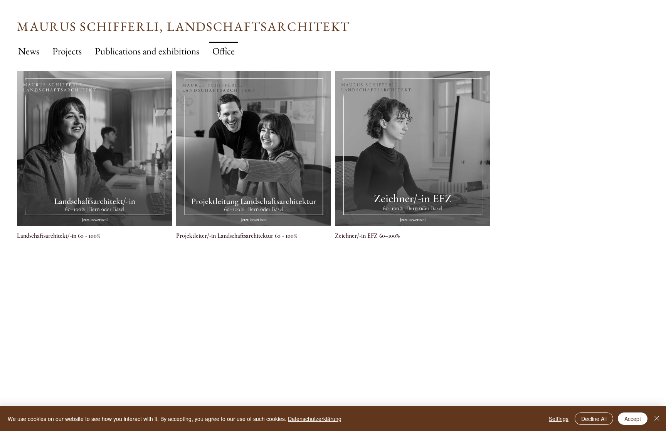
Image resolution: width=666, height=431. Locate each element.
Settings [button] (558, 419)
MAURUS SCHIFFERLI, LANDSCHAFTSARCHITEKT (183, 26)
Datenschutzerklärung (314, 419)
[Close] (656, 418)
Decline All (594, 419)
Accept (632, 419)
